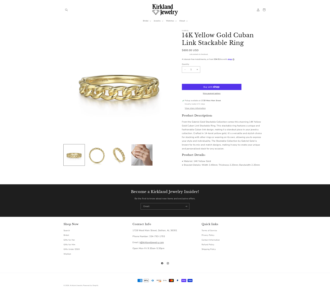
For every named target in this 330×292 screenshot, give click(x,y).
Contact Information (211, 240)
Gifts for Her (69, 240)
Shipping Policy (209, 249)
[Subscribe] (186, 206)
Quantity (185, 64)
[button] (66, 10)
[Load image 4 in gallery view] (142, 155)
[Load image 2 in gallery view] (96, 155)
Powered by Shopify (90, 285)
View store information (195, 108)
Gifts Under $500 (72, 249)
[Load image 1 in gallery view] (74, 155)
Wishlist (67, 254)
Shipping (185, 54)
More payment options (212, 93)
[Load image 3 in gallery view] (119, 155)
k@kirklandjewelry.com (152, 242)
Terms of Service (209, 230)
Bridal (66, 235)
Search (67, 230)
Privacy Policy (208, 235)
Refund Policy (208, 244)
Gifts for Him (69, 244)
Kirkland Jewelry (76, 285)
